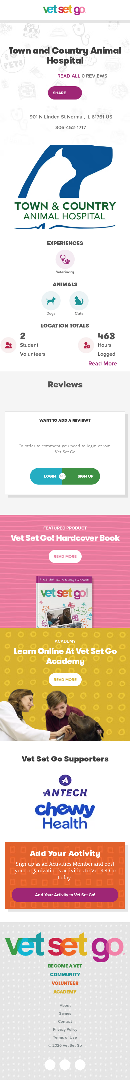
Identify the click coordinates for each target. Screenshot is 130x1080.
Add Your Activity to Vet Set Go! (65, 895)
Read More (104, 363)
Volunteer (65, 983)
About (65, 1005)
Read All (68, 76)
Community (65, 974)
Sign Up (85, 476)
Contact (65, 1021)
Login (50, 476)
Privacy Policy (65, 1029)
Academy (65, 991)
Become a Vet (65, 966)
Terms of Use (65, 1037)
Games (65, 1013)
